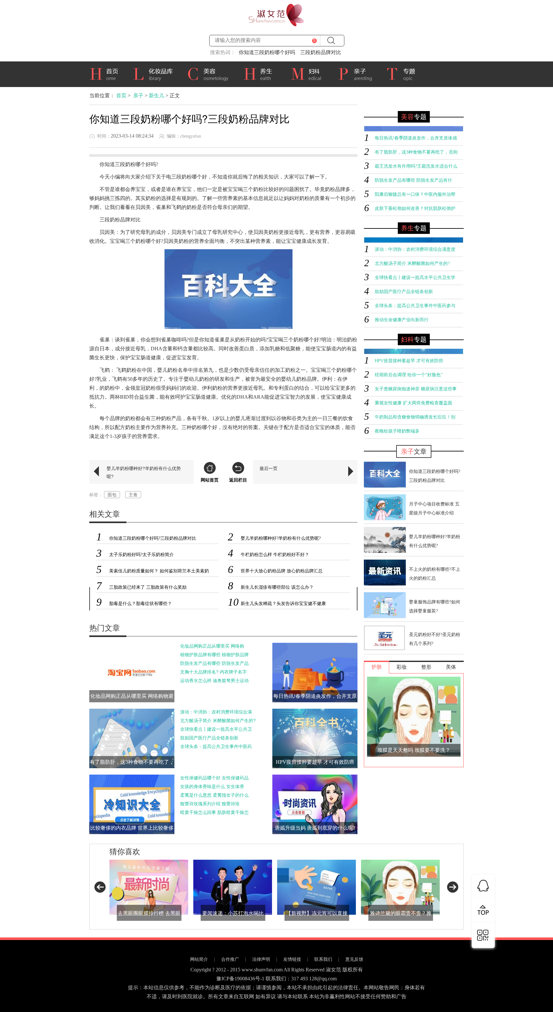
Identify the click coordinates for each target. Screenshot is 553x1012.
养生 (262, 73)
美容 (210, 73)
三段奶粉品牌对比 (320, 52)
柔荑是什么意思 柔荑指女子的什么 (214, 795)
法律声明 (261, 959)
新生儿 (156, 95)
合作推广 (230, 959)
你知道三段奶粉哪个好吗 (267, 52)
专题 (404, 74)
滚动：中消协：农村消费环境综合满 (216, 711)
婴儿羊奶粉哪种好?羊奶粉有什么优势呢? (144, 472)
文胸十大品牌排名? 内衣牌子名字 (213, 671)
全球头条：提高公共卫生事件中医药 (216, 746)
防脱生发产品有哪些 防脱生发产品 (214, 663)
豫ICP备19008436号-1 (240, 978)
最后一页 (268, 468)
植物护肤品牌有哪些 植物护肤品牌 (214, 654)
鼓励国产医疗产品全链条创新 (209, 737)
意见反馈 (354, 959)
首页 (106, 73)
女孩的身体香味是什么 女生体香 (212, 786)
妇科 (309, 73)
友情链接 (292, 959)
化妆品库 (155, 73)
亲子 (357, 73)
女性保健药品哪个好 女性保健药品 (214, 777)
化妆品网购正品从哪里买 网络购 (212, 646)
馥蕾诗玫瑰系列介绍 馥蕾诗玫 (210, 803)
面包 (112, 494)
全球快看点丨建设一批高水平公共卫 (216, 729)
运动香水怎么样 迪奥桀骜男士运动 (214, 680)
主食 (133, 494)
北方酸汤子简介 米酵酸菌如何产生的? (218, 720)
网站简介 (199, 959)
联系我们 (323, 959)
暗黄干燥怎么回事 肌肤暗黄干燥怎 (214, 812)
